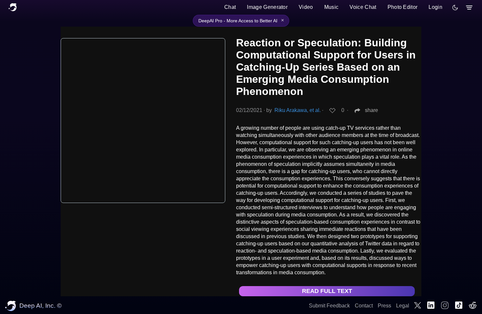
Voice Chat (363, 7)
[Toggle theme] (455, 7)
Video (306, 7)
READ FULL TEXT (327, 291)
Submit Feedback (329, 305)
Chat (230, 7)
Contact (364, 305)
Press (384, 305)
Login (435, 7)
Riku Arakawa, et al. (297, 110)
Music (331, 7)
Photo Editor (403, 7)
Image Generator (267, 7)
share (371, 110)
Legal (402, 305)
